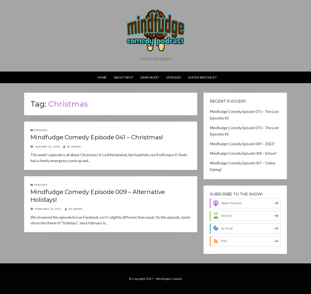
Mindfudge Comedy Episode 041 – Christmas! (96, 137)
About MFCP (123, 77)
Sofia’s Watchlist (202, 77)
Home (102, 77)
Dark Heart (149, 77)
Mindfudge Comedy (169, 278)
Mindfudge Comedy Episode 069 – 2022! (242, 144)
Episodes (174, 77)
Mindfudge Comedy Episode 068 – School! (243, 153)
